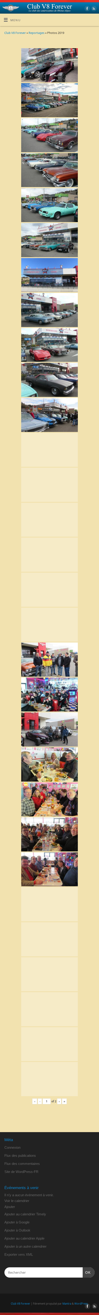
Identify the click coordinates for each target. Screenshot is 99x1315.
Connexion (12, 1147)
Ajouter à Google (16, 1222)
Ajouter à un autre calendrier (25, 1246)
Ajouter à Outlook (17, 1230)
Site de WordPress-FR (21, 1172)
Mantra (66, 1303)
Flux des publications (20, 1155)
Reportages (37, 33)
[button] (9, 1207)
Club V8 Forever (15, 33)
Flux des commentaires (22, 1164)
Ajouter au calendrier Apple (24, 1238)
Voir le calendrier (16, 1201)
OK (87, 1272)
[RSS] (93, 9)
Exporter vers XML (18, 1254)
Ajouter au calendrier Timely (25, 1214)
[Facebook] (86, 9)
